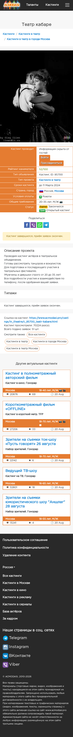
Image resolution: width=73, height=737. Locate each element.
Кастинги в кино (14, 590)
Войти (45, 158)
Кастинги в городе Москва (49, 342)
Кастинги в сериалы (17, 604)
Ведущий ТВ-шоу (21, 470)
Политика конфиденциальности (26, 547)
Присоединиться (51, 163)
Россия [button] (8, 567)
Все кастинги (36, 335)
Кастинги (52, 5)
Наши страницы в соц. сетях (28, 630)
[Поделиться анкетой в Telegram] (46, 225)
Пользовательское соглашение (25, 540)
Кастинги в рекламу (17, 597)
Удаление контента (16, 555)
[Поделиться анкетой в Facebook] (27, 225)
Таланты (32, 5)
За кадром (10, 618)
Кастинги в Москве (16, 583)
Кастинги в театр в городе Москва (28, 39)
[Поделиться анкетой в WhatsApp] (40, 225)
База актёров (12, 611)
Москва (59, 191)
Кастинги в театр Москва (22, 348)
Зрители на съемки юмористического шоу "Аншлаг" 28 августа (35, 502)
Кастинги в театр (29, 34)
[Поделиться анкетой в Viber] (33, 225)
